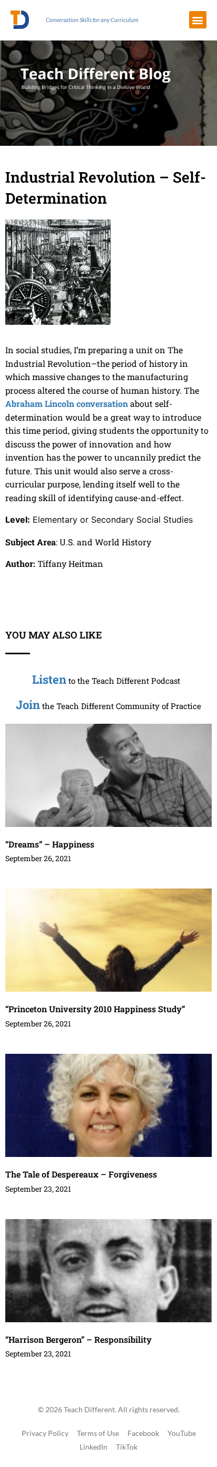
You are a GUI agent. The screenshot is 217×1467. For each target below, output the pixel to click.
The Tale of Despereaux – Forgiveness (81, 1174)
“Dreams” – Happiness (49, 844)
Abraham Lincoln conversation (66, 403)
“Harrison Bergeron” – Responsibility (78, 1339)
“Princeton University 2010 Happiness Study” (95, 1008)
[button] (197, 19)
